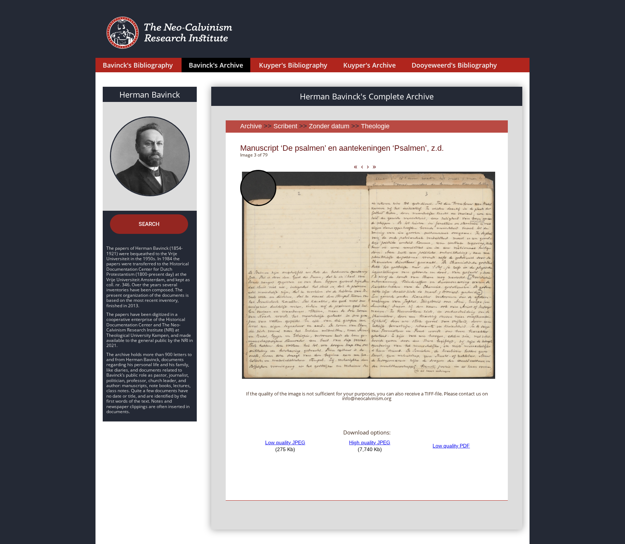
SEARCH (149, 224)
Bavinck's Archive (216, 65)
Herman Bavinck (149, 94)
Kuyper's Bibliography (293, 65)
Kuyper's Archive (369, 65)
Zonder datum (329, 126)
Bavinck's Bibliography (138, 65)
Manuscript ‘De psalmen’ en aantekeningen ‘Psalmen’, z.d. (342, 148)
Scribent (285, 126)
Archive (251, 126)
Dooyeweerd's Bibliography (454, 65)
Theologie (375, 126)
